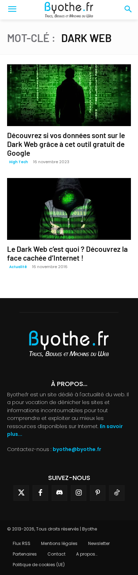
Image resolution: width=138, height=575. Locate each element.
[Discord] (59, 493)
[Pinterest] (97, 493)
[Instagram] (78, 493)
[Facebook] (40, 493)
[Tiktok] (117, 493)
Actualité (18, 266)
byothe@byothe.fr (77, 449)
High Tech (18, 162)
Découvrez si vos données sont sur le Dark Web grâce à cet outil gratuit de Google (66, 144)
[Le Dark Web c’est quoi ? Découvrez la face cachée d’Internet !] (69, 209)
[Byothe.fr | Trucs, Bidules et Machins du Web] (69, 9)
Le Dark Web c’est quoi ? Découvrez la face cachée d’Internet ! (67, 253)
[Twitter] (21, 493)
